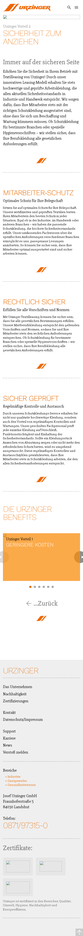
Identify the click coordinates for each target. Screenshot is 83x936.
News (7, 745)
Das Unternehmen (17, 686)
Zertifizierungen (15, 701)
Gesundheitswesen (22, 785)
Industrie (14, 776)
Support (9, 731)
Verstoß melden (15, 752)
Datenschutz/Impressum (23, 719)
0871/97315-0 (25, 825)
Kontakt (9, 712)
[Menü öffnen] (76, 7)
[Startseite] (27, 7)
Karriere (9, 738)
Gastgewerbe (17, 781)
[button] (30, 587)
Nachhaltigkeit (15, 694)
